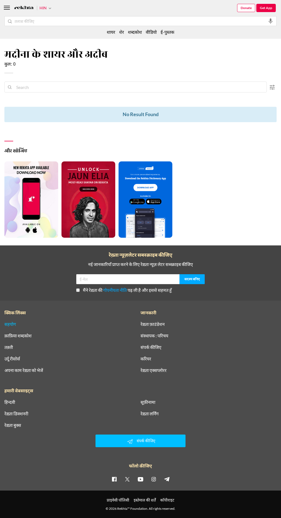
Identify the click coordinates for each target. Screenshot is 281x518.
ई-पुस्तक (167, 32)
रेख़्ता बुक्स (12, 425)
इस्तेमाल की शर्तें (145, 500)
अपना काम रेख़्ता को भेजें (23, 370)
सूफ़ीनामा (147, 402)
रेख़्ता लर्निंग (149, 413)
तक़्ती (8, 347)
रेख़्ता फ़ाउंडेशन (152, 324)
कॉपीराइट (167, 500)
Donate (246, 8)
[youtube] (140, 479)
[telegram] (166, 479)
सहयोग (10, 324)
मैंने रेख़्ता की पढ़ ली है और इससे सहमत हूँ (127, 290)
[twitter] (127, 479)
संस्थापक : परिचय (154, 336)
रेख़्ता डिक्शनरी (16, 413)
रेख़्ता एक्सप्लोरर (153, 370)
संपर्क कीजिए (150, 347)
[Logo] (24, 8)
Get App (266, 8)
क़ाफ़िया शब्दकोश (18, 336)
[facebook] (114, 479)
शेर (121, 32)
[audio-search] (270, 21)
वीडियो (151, 32)
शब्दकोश (135, 32)
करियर (145, 359)
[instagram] (153, 479)
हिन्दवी (9, 402)
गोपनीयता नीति (115, 290)
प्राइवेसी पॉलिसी (118, 500)
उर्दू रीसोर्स (12, 359)
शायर (111, 32)
